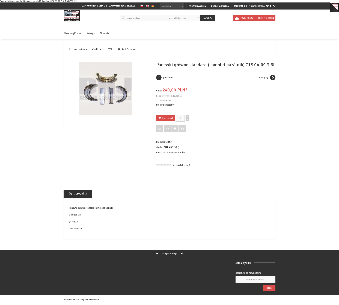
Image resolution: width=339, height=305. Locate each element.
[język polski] (142, 6)
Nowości (105, 33)
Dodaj (269, 287)
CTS (110, 49)
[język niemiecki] (152, 6)
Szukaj (208, 17)
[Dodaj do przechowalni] (175, 128)
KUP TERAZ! (167, 118)
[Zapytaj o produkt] (167, 128)
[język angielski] (147, 6)
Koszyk (91, 33)
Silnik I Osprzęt (127, 49)
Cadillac (97, 49)
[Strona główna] (72, 21)
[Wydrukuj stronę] (182, 128)
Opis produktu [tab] (78, 193)
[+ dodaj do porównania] (159, 128)
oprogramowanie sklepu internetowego (81, 299)
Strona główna (72, 33)
